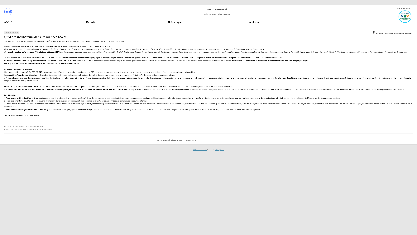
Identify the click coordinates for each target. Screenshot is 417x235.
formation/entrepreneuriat (38, 129)
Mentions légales (191, 140)
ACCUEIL (9, 22)
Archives (254, 22)
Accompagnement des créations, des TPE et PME (28, 127)
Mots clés (91, 22)
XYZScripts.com (219, 150)
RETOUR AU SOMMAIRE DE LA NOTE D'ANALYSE (394, 33)
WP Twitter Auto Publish (200, 150)
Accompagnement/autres (20, 129)
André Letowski (216, 9)
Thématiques (175, 22)
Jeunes (49, 129)
